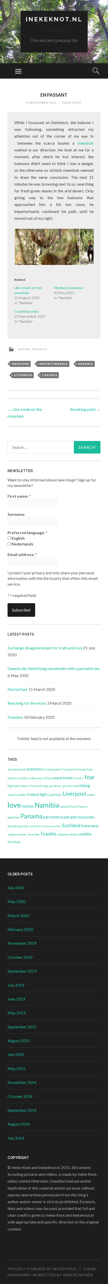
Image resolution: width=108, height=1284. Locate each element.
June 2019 (16, 998)
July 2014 (16, 1138)
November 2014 (22, 1082)
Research (39, 349)
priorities (36, 826)
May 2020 (16, 901)
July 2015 (16, 1054)
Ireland (33, 794)
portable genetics (19, 826)
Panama (31, 816)
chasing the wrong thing (77, 769)
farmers (78, 778)
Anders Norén (78, 1275)
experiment (63, 777)
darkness (13, 778)
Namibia (24, 349)
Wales (74, 834)
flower (25, 786)
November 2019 (22, 943)
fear (89, 777)
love (14, 804)
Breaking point (85, 409)
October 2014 (20, 1096)
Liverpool (74, 793)
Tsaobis (49, 375)
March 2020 (18, 915)
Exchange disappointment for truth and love (45, 647)
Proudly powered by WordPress (42, 1269)
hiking (85, 785)
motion (28, 806)
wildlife (85, 833)
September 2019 (22, 971)
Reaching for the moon (27, 703)
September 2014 (22, 1110)
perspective (74, 816)
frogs (45, 786)
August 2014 (19, 1124)
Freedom (15, 717)
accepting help (17, 769)
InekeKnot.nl (54, 19)
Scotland (71, 825)
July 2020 (16, 887)
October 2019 (20, 957)
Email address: (22, 554)
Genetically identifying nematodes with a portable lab (53, 668)
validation (63, 834)
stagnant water (17, 834)
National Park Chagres (74, 806)
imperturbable (53, 364)
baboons (20, 364)
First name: (19, 496)
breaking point (52, 769)
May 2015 (16, 1068)
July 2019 (16, 985)
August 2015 (19, 1040)
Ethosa (48, 778)
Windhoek (14, 842)
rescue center (52, 826)
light (43, 794)
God (76, 786)
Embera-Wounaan (31, 778)
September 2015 (22, 1026)
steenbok (85, 143)
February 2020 (20, 929)
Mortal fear (18, 689)
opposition (14, 817)
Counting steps (26, 311)
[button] (46, 246)
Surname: (16, 514)
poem (90, 816)
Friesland (35, 786)
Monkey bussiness (68, 288)
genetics (67, 786)
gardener (55, 786)
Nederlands (22, 543)
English (18, 538)
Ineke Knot (72, 102)
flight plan (14, 786)
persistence (53, 816)
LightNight (55, 794)
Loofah (91, 794)
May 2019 (16, 1012)
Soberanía (89, 825)
